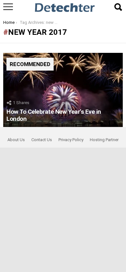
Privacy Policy (70, 139)
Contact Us (41, 139)
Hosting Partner (104, 139)
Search (118, 7)
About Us (16, 139)
